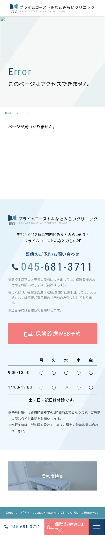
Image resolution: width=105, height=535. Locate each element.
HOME (8, 113)
